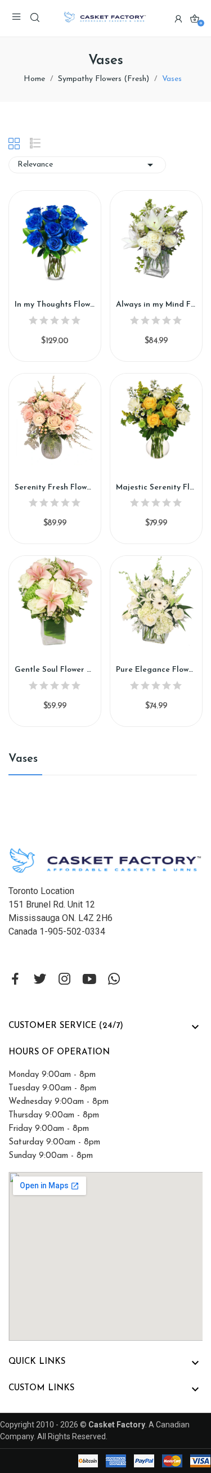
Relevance (87, 165)
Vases (23, 759)
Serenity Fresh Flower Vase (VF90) (55, 487)
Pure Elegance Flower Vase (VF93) (156, 670)
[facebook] (15, 980)
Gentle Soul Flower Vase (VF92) (55, 670)
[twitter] (40, 980)
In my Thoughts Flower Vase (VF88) (55, 304)
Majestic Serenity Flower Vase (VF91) (156, 487)
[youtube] (89, 980)
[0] (195, 19)
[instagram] (64, 980)
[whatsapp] (114, 980)
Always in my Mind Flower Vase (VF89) (156, 304)
